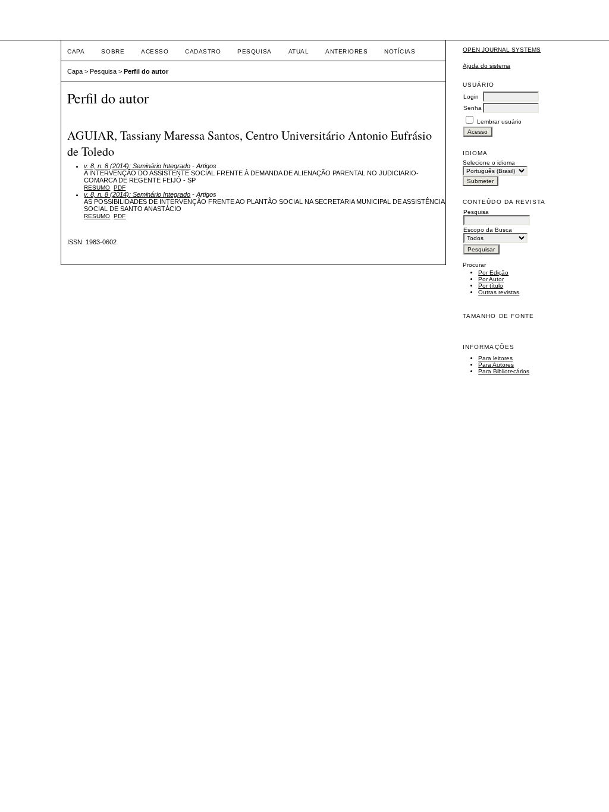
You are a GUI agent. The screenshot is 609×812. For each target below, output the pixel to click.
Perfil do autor (146, 71)
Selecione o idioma (489, 162)
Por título (490, 285)
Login (471, 96)
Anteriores (346, 51)
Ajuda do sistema (486, 65)
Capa (75, 51)
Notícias (399, 51)
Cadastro (203, 51)
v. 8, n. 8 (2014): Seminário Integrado (137, 165)
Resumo (97, 187)
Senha (472, 108)
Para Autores (496, 364)
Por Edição (493, 272)
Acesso (154, 51)
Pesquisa (254, 51)
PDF (119, 187)
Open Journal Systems (502, 49)
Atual (298, 51)
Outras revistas (498, 292)
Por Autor (491, 279)
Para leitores (495, 358)
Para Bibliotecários (503, 371)
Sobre (112, 51)
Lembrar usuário (499, 121)
